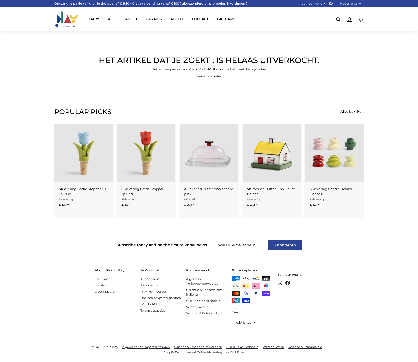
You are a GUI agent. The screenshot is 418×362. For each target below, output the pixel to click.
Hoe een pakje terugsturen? (161, 298)
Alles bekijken (352, 112)
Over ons (101, 279)
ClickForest (238, 352)
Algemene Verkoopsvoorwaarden (203, 281)
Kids (112, 19)
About (176, 19)
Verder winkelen (209, 76)
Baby (94, 19)
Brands (154, 19)
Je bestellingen (151, 285)
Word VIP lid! (150, 304)
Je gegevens (149, 279)
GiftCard (226, 19)
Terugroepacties (152, 310)
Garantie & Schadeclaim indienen (204, 292)
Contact (200, 19)
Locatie (100, 285)
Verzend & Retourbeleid (204, 313)
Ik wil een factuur (153, 292)
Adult (131, 19)
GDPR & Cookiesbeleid (203, 301)
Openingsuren (105, 292)
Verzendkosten (197, 307)
